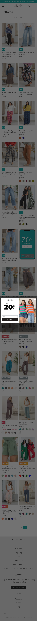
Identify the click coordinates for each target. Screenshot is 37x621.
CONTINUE (9, 319)
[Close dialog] (35, 299)
